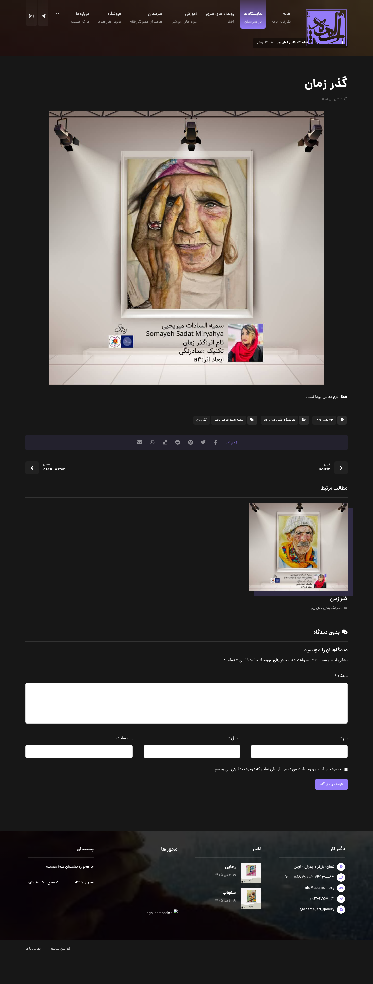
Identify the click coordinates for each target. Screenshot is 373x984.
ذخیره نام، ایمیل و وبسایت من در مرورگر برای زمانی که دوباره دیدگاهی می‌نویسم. (277, 769)
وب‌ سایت (124, 738)
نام (344, 738)
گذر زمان (201, 420)
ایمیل (234, 738)
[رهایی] (251, 873)
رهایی (230, 867)
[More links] (58, 15)
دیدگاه (341, 676)
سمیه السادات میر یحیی (228, 420)
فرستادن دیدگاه (331, 784)
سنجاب (229, 893)
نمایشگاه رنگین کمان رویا (279, 420)
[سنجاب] (251, 898)
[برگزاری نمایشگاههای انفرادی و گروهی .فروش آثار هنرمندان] (326, 27)
